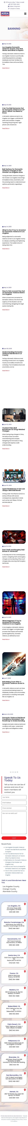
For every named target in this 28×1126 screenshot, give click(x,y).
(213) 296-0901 (14, 912)
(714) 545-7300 (14, 963)
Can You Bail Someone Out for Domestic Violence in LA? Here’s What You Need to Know (15, 856)
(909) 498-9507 (14, 928)
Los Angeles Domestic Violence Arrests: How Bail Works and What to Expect (15, 849)
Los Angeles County (11, 886)
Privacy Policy (19, 1119)
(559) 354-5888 (14, 979)
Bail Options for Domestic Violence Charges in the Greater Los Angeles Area (15, 862)
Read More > (6, 68)
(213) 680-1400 (14, 1047)
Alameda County (10, 891)
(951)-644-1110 (14, 1065)
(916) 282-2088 (14, 945)
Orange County (9, 889)
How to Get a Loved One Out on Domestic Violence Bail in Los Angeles (14, 873)
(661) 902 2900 (14, 1014)
